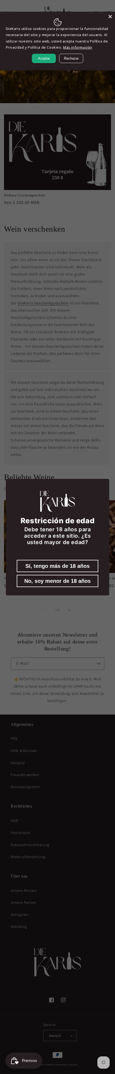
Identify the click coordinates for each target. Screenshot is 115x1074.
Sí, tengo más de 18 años (57, 566)
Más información (77, 47)
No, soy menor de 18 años (57, 581)
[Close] (110, 16)
